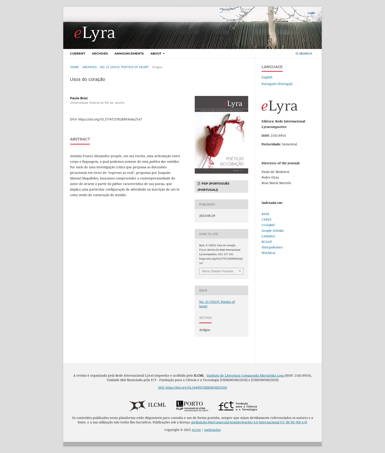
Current (77, 53)
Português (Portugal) (277, 84)
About (156, 53)
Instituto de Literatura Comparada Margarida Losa (246, 375)
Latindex (268, 236)
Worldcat (268, 253)
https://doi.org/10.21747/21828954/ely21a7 (110, 119)
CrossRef (268, 225)
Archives (100, 53)
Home (74, 67)
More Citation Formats (217, 271)
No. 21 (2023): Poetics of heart (124, 67)
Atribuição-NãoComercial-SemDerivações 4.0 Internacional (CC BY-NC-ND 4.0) (249, 422)
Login (311, 12)
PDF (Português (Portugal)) (213, 186)
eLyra (196, 430)
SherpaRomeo (272, 247)
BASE (266, 214)
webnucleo (212, 430)
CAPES (266, 219)
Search (305, 53)
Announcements (129, 53)
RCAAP (267, 242)
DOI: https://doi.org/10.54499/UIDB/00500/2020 (192, 387)
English (267, 77)
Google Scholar (273, 230)
